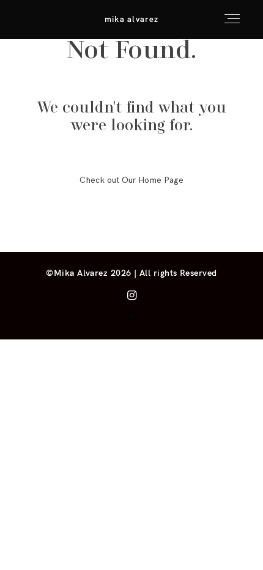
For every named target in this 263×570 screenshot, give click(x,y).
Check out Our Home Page (131, 180)
